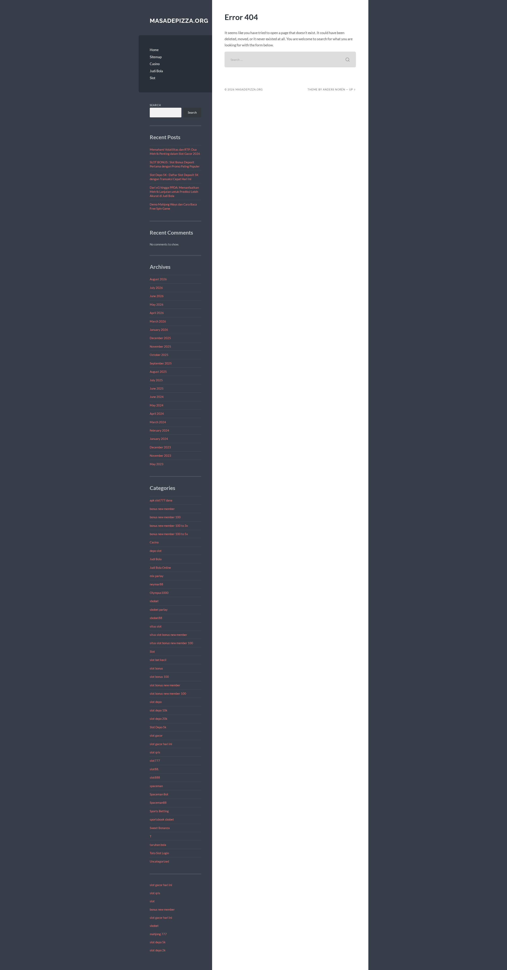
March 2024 (158, 422)
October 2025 (159, 355)
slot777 (155, 760)
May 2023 (156, 464)
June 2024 (157, 396)
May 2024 (156, 405)
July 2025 (156, 380)
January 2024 (159, 438)
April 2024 (157, 413)
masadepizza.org (179, 20)
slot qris (155, 752)
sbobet (154, 601)
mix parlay (156, 576)
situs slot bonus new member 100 (171, 643)
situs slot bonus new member (168, 634)
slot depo (156, 702)
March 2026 (158, 321)
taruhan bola (158, 844)
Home (154, 50)
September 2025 (161, 363)
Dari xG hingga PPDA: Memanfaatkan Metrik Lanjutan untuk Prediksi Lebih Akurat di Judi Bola (174, 192)
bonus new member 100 (165, 517)
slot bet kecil (158, 660)
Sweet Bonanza (160, 828)
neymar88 (156, 584)
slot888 (155, 777)
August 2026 (158, 279)
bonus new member (162, 509)
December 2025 (160, 338)
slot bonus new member (165, 685)
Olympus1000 (159, 592)
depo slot (156, 551)
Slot (152, 78)
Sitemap (156, 57)
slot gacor (156, 735)
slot (152, 901)
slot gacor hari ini (161, 744)
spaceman (156, 786)
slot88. (154, 769)
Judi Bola (156, 71)
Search (155, 105)
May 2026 (156, 304)
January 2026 (159, 329)
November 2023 (160, 455)
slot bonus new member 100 (168, 693)
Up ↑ (352, 89)
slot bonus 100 (159, 676)
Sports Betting (159, 811)
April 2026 (157, 313)
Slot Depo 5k (158, 727)
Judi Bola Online (160, 567)
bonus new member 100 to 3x (169, 525)
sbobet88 (156, 618)
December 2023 (160, 447)
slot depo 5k (158, 942)
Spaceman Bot (159, 794)
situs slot (156, 626)
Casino (155, 64)
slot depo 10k (158, 710)
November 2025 (160, 346)
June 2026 (157, 296)
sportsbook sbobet (162, 819)
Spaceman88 (158, 802)
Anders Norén (334, 89)
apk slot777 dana (161, 500)
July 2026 (156, 287)
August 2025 (158, 371)
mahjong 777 (158, 934)
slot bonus (156, 668)
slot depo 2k (158, 950)
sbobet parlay (159, 609)
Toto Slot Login (159, 853)
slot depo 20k (158, 718)
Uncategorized (159, 861)
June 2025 (157, 388)
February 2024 (159, 430)
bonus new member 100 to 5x (169, 534)
